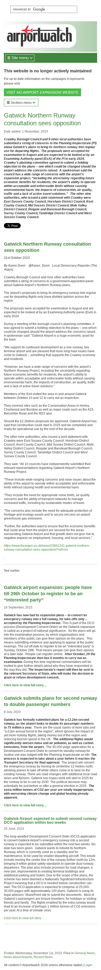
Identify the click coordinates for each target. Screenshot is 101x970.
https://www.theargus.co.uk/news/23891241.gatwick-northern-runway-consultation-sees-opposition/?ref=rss (47, 547)
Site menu (20, 58)
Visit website (42, 92)
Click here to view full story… (25, 685)
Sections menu (21, 103)
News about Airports (18, 957)
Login (88, 965)
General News (85, 953)
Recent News (43, 957)
